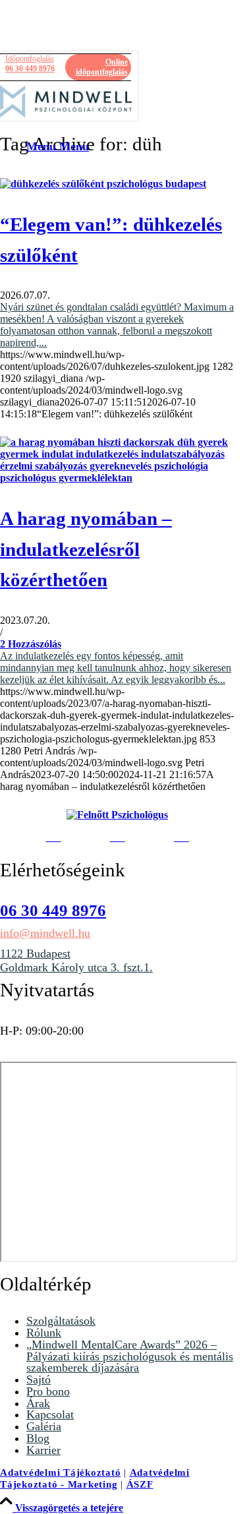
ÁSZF (139, 1484)
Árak (38, 1403)
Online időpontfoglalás (102, 66)
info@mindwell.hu (45, 933)
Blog (37, 1438)
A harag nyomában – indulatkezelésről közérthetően (86, 549)
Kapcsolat (50, 1414)
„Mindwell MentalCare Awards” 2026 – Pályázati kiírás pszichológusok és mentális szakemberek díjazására (129, 1356)
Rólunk (43, 1332)
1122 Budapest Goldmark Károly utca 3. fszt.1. (76, 960)
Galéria (43, 1426)
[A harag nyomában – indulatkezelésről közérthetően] (117, 477)
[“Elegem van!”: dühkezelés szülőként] (103, 183)
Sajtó (38, 1379)
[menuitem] (78, 147)
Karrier (43, 1450)
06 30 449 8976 (30, 63)
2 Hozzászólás (30, 644)
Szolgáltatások (61, 1320)
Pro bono (48, 1391)
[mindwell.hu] (66, 101)
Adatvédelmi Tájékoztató (60, 1472)
